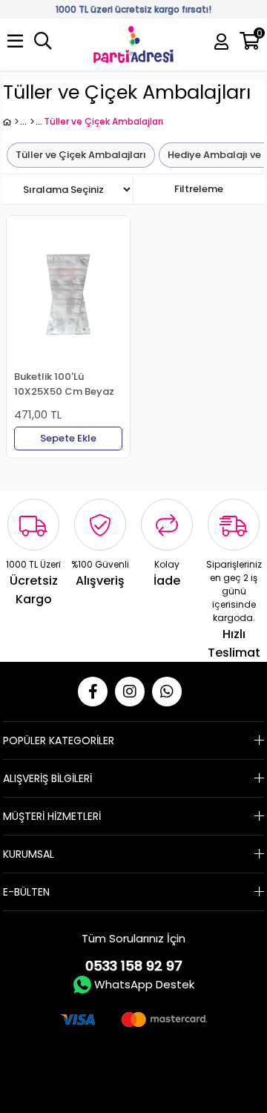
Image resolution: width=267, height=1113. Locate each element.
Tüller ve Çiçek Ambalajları (81, 155)
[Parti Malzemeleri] (11, 122)
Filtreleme (198, 189)
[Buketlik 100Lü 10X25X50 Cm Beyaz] (68, 294)
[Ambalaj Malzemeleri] (32, 122)
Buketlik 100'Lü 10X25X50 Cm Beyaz (64, 384)
